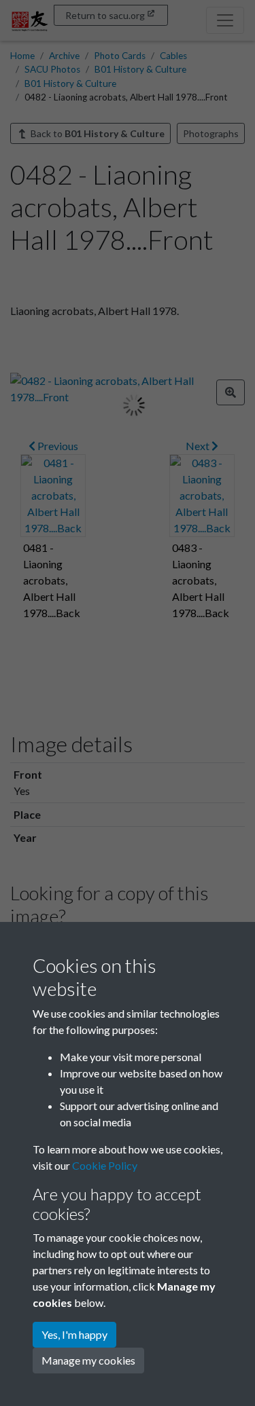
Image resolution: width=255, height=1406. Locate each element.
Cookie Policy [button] (104, 1165)
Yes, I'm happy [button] (74, 1334)
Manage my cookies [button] (88, 1360)
